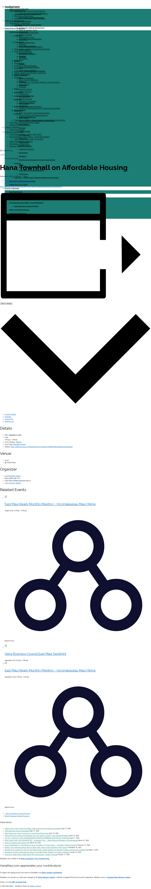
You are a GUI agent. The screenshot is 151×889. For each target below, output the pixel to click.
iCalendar (8, 417)
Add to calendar (6, 303)
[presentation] (6, 497)
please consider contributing (52, 872)
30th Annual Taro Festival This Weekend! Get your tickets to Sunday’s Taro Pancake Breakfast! (37, 836)
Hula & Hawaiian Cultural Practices (17, 180)
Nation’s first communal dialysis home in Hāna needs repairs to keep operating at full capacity (36, 847)
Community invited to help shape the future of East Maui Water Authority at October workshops (37, 852)
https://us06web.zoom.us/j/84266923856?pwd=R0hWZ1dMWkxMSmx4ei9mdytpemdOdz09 (31, 187)
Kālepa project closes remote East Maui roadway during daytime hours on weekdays (33, 828)
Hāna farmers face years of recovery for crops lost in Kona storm (26, 833)
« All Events (4, 154)
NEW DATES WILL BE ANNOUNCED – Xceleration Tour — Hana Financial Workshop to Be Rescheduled (41, 840)
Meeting (18, 442)
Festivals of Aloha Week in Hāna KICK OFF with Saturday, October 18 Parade (31, 854)
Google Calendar (10, 414)
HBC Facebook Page (19, 882)
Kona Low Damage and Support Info (17, 843)
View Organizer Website (13, 483)
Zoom (7, 460)
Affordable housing (19, 444)
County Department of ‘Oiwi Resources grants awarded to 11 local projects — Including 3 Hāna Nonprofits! (41, 845)
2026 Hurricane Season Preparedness (17, 831)
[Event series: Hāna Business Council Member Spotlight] (29, 660)
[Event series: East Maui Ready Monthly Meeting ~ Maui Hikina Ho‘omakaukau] (5, 643)
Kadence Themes (35, 886)
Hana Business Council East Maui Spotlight (35, 654)
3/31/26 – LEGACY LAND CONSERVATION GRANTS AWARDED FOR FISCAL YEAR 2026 (37, 838)
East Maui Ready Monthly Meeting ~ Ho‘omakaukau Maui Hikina (50, 504)
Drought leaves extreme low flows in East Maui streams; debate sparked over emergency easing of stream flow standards (45, 850)
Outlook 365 (9, 419)
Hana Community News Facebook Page (35, 859)
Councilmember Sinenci (13, 476)
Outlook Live (9, 421)
